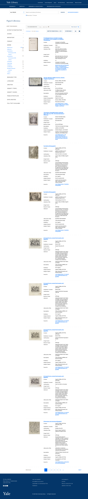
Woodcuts (9, 65)
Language (10, 81)
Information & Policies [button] (53, 6)
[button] (63, 12)
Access (9, 33)
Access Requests (48, 2)
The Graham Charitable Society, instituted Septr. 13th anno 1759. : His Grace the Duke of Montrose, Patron (61, 137)
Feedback (34, 485)
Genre (9, 45)
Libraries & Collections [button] (35, 6)
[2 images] (35, 81)
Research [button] (12, 6)
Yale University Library (12, 2)
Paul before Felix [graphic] (50, 146)
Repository (10, 37)
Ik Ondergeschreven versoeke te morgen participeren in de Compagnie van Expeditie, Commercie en (54, 39)
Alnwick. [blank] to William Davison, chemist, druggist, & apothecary (54, 78)
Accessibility (65, 479)
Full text (35, 15)
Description (29, 15)
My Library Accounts (37, 481)
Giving (63, 481)
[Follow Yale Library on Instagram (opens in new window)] (5, 485)
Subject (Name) (12, 92)
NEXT (79, 470)
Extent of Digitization (14, 30)
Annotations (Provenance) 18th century (11, 58)
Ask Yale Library (61, 2)
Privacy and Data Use (67, 483)
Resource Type (11, 77)
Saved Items (40, 2)
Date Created (11, 99)
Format (9, 41)
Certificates (9, 66)
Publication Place (13, 96)
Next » (37, 31)
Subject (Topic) (12, 88)
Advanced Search (73, 12)
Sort (54, 31)
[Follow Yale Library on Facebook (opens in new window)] (3, 485)
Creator (10, 84)
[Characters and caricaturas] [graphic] (53, 421)
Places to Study (78, 2)
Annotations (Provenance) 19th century (11, 52)
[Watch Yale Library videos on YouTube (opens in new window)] (7, 485)
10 (68, 31)
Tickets (8, 71)
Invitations (9, 61)
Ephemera (9, 49)
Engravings (9, 63)
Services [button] (21, 6)
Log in (55, 2)
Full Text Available (13, 103)
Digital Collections (13, 21)
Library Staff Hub (66, 485)
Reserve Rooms (70, 2)
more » (8, 73)
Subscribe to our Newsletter (40, 483)
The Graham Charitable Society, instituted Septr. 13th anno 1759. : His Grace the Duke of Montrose (54, 113)
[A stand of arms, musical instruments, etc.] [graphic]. (54, 238)
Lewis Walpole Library (59, 103)
